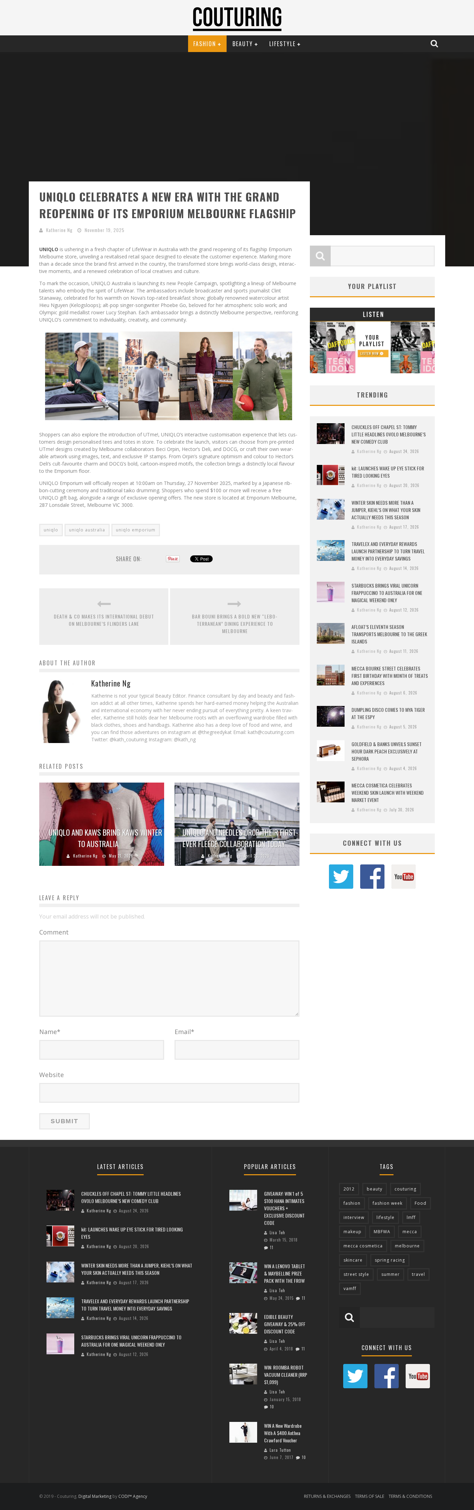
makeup (353, 1232)
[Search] (435, 43)
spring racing (390, 1260)
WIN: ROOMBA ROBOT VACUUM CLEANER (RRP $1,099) (285, 1374)
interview (354, 1217)
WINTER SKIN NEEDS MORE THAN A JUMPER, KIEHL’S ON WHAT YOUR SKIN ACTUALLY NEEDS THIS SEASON (386, 510)
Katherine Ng (59, 230)
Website (51, 1074)
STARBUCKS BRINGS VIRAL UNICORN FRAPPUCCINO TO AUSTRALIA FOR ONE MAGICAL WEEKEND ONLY (387, 593)
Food (420, 1203)
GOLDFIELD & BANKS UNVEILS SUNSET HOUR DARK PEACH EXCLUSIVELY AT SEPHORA (387, 751)
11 (271, 1247)
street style (356, 1274)
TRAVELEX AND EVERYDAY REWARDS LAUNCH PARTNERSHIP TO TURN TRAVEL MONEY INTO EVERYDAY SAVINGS (388, 551)
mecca (410, 1232)
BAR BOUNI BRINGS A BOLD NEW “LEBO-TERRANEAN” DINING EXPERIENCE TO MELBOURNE (235, 623)
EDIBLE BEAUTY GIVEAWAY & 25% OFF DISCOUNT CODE (284, 1324)
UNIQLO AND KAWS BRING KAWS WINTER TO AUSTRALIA (105, 838)
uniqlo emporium (135, 530)
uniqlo (51, 530)
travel (418, 1274)
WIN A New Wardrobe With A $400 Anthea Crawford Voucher (283, 1433)
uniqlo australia (87, 530)
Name (49, 1031)
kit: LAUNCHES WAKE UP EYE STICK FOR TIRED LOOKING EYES (388, 471)
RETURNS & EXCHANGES (327, 1496)
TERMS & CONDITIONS (410, 1496)
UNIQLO (48, 249)
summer (390, 1274)
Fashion (204, 44)
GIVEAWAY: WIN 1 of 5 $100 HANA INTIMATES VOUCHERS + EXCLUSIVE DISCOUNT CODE (284, 1208)
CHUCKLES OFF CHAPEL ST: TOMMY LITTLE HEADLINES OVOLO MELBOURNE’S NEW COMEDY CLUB (389, 434)
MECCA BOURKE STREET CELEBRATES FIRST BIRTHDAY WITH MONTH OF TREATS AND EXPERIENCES (390, 675)
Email (184, 1031)
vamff (350, 1288)
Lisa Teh (277, 1232)
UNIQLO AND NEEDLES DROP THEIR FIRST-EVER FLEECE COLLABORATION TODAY (240, 838)
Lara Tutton (280, 1450)
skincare (353, 1260)
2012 (349, 1189)
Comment (54, 932)
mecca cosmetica (363, 1246)
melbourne (407, 1246)
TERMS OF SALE (369, 1496)
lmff (411, 1217)
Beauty (242, 44)
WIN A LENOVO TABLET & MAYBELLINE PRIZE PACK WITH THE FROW (284, 1273)
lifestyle (385, 1217)
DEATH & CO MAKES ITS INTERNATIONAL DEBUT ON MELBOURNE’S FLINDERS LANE (104, 620)
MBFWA (382, 1232)
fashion (352, 1203)
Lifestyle (282, 44)
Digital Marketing (94, 1496)
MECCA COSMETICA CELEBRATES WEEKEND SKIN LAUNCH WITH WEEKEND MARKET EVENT (388, 792)
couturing (405, 1189)
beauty (374, 1189)
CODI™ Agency (132, 1496)
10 (272, 1406)
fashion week (388, 1203)
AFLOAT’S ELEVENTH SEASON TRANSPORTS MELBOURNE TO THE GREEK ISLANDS (389, 634)
